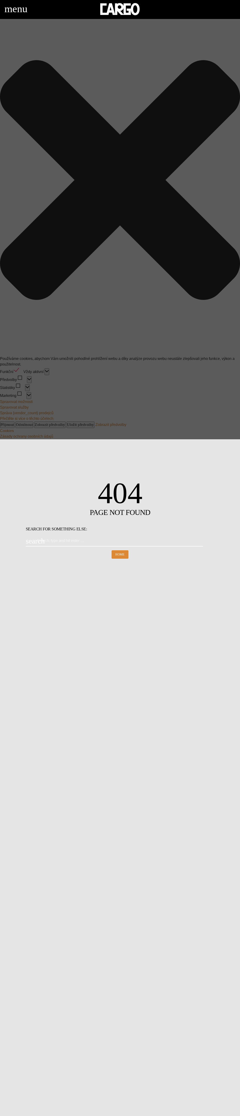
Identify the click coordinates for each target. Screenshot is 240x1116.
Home (120, 554)
